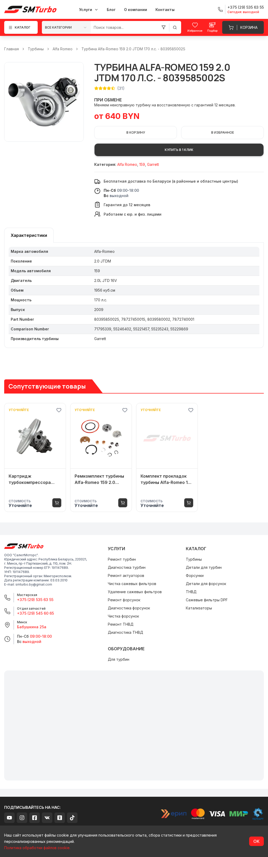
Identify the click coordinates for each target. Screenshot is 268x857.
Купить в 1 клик (179, 150)
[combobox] (66, 27)
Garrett (153, 164)
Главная (11, 49)
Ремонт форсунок (124, 600)
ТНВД (191, 591)
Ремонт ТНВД (120, 624)
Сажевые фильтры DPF (207, 600)
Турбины (36, 49)
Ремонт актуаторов (126, 575)
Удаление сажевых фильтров (135, 591)
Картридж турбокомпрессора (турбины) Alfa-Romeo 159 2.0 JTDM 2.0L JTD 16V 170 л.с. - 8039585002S (32, 479)
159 (142, 164)
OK (256, 841)
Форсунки (195, 575)
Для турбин (118, 659)
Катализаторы (199, 608)
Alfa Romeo (62, 49)
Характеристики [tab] (29, 235)
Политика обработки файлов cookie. (37, 847)
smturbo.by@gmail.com (33, 584)
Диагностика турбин (127, 567)
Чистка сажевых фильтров (132, 583)
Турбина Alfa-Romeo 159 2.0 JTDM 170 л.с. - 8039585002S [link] (133, 49)
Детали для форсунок (206, 583)
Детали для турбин (204, 567)
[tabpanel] (134, 295)
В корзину (135, 132)
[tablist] (29, 235)
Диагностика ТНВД (125, 632)
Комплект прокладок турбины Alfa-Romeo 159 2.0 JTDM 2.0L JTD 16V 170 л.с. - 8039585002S (167, 479)
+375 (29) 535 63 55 (35, 599)
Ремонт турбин (122, 559)
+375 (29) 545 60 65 (35, 613)
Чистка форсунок (123, 616)
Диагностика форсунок (129, 608)
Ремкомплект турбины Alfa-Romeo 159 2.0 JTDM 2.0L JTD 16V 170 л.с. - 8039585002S (99, 479)
